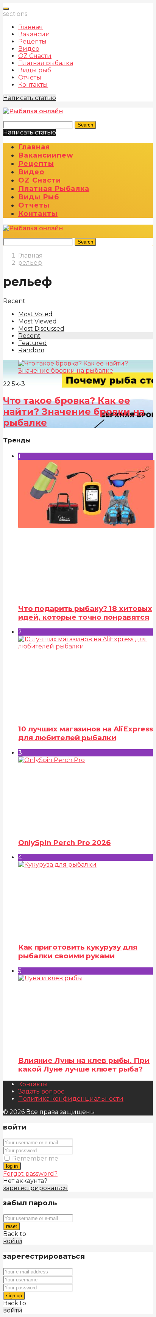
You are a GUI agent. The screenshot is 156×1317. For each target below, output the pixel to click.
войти (12, 1241)
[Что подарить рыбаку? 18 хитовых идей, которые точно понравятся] (85, 528)
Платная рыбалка (45, 63)
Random (31, 350)
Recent (29, 335)
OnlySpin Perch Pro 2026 (64, 842)
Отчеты (29, 77)
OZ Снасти (34, 55)
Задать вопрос (41, 1091)
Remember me (35, 1158)
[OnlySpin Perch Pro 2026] (85, 793)
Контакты (33, 84)
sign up (14, 1295)
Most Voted (35, 314)
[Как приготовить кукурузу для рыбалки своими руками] (85, 898)
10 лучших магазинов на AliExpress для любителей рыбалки (85, 733)
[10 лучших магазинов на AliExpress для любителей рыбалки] (85, 676)
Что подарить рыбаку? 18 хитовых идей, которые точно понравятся (85, 613)
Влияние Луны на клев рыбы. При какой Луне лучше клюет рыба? (84, 1064)
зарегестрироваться (35, 1188)
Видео (28, 48)
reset (11, 1226)
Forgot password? (30, 1173)
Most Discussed (41, 328)
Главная (30, 27)
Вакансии (34, 34)
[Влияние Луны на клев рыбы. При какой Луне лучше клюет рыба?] (85, 1012)
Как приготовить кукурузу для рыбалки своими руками (77, 951)
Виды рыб (34, 70)
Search (85, 125)
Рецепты (32, 41)
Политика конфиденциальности (70, 1098)
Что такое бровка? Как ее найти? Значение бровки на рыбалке (74, 411)
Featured (32, 343)
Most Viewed (37, 321)
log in (12, 1166)
